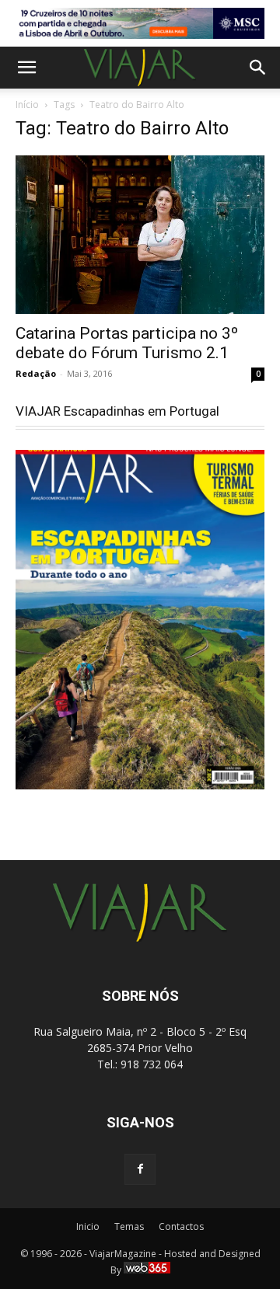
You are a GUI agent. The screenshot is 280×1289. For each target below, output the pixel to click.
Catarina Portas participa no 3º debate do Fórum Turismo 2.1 (127, 343)
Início (27, 104)
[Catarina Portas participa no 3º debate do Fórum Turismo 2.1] (140, 235)
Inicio (88, 1226)
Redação (36, 373)
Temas (129, 1226)
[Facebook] (140, 1169)
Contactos (181, 1226)
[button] (26, 68)
